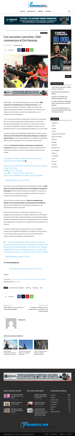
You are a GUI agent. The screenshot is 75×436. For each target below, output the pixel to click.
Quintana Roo (13, 30)
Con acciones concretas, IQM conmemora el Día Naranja (28, 279)
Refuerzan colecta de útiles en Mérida (60, 93)
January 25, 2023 (23, 257)
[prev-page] (5, 359)
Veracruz (54, 161)
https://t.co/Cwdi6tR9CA (12, 175)
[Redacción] (22, 45)
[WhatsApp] (31, 50)
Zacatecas (55, 167)
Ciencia (54, 131)
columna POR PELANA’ (58, 134)
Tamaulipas (55, 156)
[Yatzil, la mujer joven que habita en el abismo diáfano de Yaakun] (41, 344)
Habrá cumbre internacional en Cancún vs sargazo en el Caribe (10, 353)
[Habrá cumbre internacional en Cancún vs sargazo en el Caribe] (10, 344)
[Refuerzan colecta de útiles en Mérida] (7, 404)
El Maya (17, 282)
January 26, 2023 (23, 180)
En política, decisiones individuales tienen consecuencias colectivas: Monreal (61, 103)
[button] (69, 11)
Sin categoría (55, 150)
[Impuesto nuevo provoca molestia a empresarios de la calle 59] (30, 396)
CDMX (53, 126)
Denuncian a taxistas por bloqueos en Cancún (25, 269)
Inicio (7, 30)
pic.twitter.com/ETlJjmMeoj (37, 252)
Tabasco (54, 153)
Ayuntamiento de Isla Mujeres (16, 287)
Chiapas (54, 128)
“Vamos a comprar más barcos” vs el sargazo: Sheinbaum (25, 353)
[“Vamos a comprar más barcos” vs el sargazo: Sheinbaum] (26, 344)
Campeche (55, 123)
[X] (23, 50)
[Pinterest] (27, 50)
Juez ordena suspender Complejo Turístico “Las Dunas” (61, 88)
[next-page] (8, 359)
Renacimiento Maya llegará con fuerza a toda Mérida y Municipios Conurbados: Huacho (61, 110)
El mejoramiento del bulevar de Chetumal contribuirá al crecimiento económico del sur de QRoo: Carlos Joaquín (40, 412)
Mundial (54, 142)
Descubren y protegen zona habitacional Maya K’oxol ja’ (60, 97)
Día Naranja (35, 287)
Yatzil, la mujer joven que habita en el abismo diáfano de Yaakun (40, 353)
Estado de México (57, 137)
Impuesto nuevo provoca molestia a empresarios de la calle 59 (40, 396)
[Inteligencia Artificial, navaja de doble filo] (30, 404)
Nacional (54, 145)
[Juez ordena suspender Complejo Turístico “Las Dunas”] (7, 396)
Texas (53, 158)
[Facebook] (19, 50)
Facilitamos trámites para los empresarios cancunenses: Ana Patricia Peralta (38, 309)
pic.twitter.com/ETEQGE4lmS (32, 175)
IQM (41, 287)
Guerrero (54, 139)
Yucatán (54, 164)
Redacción (18, 45)
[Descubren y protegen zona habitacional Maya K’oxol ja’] (7, 410)
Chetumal (28, 287)
